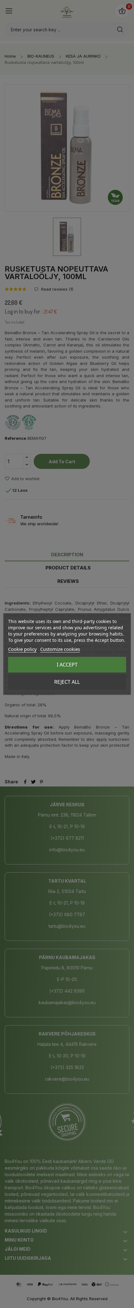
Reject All (67, 681)
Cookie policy (22, 649)
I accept (67, 664)
